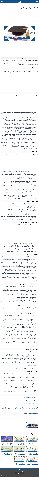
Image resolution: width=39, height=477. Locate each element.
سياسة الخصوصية (19, 475)
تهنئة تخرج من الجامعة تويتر (31, 405)
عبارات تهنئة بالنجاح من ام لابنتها (28, 346)
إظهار (16, 58)
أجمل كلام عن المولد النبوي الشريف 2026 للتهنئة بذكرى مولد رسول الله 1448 (7, 444)
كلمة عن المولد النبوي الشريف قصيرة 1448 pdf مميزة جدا (32, 464)
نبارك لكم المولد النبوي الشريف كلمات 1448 (8, 454)
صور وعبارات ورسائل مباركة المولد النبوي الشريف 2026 (20, 444)
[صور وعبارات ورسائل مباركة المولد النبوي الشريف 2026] (19, 439)
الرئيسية (37, 5)
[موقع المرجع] (20, 1)
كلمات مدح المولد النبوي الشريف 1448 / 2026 (33, 444)
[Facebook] (23, 473)
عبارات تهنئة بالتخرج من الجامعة (31, 400)
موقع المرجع (13, 63)
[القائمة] (37, 1)
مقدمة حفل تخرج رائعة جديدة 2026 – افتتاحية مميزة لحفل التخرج (32, 430)
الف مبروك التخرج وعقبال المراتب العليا (30, 403)
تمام (33, 10)
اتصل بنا (25, 475)
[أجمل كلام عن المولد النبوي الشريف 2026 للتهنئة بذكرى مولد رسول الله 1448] (7, 439)
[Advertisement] (19, 18)
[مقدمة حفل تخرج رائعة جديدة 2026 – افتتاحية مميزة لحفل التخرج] (32, 425)
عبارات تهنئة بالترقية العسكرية (29, 148)
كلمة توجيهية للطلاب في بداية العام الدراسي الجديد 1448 (20, 464)
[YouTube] (16, 473)
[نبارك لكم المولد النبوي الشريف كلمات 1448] (7, 449)
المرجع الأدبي (33, 5)
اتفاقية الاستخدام (12, 475)
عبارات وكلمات (29, 5)
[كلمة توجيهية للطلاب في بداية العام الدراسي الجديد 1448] (19, 459)
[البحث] (2, 1)
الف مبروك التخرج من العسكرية (31, 402)
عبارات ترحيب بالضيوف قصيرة (29, 281)
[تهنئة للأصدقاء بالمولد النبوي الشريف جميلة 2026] (19, 449)
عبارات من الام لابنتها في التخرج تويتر (30, 397)
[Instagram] (18, 473)
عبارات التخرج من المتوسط (32, 399)
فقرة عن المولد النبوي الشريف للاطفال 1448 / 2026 (33, 454)
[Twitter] (21, 473)
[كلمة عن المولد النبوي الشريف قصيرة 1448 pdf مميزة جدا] (32, 459)
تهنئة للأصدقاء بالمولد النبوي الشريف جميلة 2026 (20, 454)
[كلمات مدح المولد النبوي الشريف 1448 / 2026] (32, 439)
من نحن (29, 475)
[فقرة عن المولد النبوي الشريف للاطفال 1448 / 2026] (32, 449)
